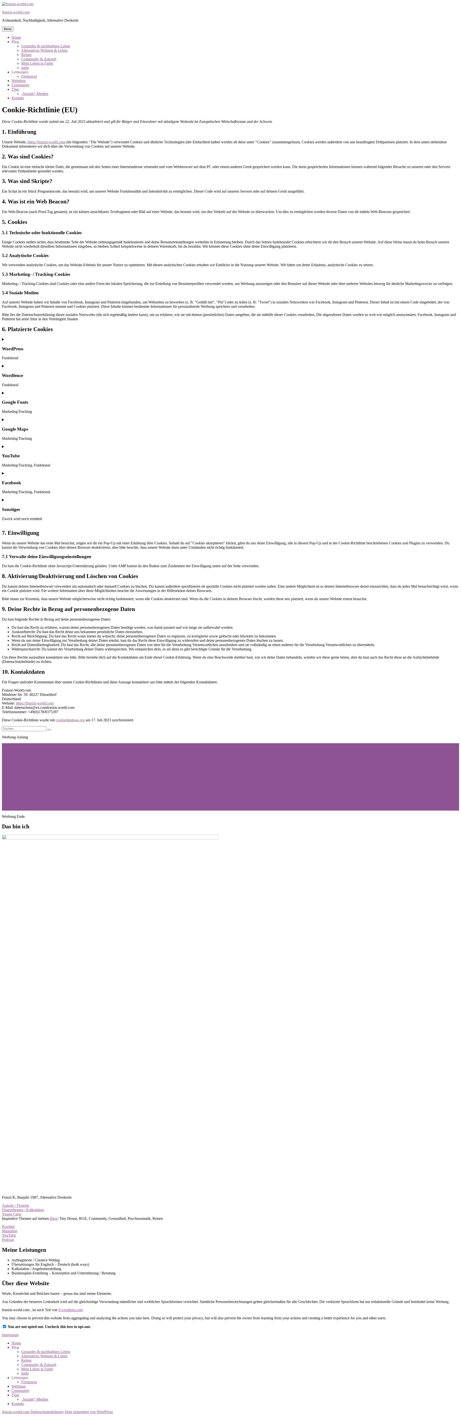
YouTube (9, 1235)
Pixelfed (8, 1227)
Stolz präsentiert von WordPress (89, 1412)
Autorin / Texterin (15, 1205)
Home (16, 37)
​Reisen (26, 55)
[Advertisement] (146, 777)
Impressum (10, 1335)
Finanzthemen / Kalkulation (23, 1210)
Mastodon (9, 1231)
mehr (25, 68)
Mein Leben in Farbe (37, 63)
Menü (8, 29)
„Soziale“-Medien (34, 94)
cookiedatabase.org (70, 720)
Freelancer (29, 76)
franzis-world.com (16, 12)
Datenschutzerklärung (47, 1412)
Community (21, 85)
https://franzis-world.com (46, 142)
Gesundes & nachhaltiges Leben (45, 46)
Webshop (19, 81)
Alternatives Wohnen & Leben (44, 50)
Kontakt (18, 98)
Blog (53, 1218)
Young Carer (11, 1214)
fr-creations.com (70, 1310)
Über (15, 89)
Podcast (8, 1240)
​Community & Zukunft (38, 59)
